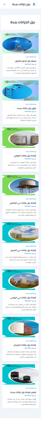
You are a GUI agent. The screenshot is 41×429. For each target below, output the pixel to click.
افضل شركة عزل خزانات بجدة (23, 392)
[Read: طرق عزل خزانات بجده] (20, 90)
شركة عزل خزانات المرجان (25, 345)
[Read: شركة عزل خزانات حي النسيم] (20, 232)
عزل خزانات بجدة (21, 4)
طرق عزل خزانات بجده (26, 108)
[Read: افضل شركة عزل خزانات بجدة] (20, 374)
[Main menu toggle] (4, 4)
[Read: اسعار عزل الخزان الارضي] (20, 43)
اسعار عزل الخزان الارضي (25, 61)
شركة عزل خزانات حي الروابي (23, 297)
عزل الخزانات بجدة (31, 57)
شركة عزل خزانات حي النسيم (23, 250)
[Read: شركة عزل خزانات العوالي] (20, 138)
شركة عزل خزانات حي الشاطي (22, 203)
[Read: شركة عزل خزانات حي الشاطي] (20, 185)
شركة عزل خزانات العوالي (25, 155)
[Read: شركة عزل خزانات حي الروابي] (20, 280)
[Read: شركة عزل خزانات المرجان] (20, 327)
